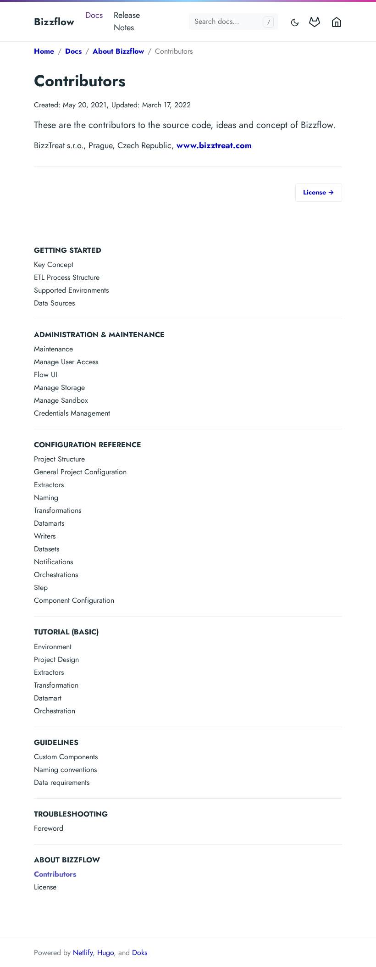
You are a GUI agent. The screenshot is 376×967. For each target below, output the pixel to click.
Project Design (56, 659)
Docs (94, 15)
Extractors (49, 484)
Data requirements (61, 782)
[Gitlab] (316, 22)
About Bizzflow (118, 51)
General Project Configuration (80, 472)
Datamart (47, 698)
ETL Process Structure (67, 277)
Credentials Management (72, 413)
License (45, 887)
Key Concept (53, 264)
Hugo (105, 952)
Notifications (53, 561)
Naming (46, 497)
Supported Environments (71, 290)
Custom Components (66, 756)
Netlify (83, 952)
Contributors (55, 874)
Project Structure (59, 459)
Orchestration (54, 711)
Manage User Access (66, 361)
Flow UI (45, 374)
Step (41, 587)
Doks (139, 952)
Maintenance (53, 349)
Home (44, 51)
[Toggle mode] (295, 22)
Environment (53, 646)
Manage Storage (59, 387)
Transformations (57, 510)
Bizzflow (54, 21)
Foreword (48, 828)
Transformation (56, 685)
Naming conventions (65, 769)
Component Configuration (74, 600)
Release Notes (127, 21)
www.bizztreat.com (214, 145)
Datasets (46, 549)
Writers (44, 536)
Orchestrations (56, 574)
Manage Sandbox (61, 400)
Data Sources (54, 303)
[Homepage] (334, 22)
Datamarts (49, 523)
